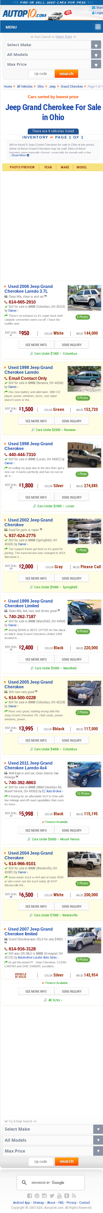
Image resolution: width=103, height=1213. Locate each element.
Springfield (70, 587)
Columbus (70, 354)
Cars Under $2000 (48, 430)
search (66, 73)
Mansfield (70, 668)
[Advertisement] (51, 1059)
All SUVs (54, 1000)
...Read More (18, 155)
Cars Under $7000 (46, 915)
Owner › (13, 310)
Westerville (69, 915)
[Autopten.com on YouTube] (59, 1196)
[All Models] (53, 54)
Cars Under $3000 (46, 587)
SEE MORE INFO (36, 345)
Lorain (70, 506)
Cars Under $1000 (46, 354)
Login (99, 13)
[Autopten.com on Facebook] (29, 1196)
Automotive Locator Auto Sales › (38, 957)
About (51, 1203)
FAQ (61, 1203)
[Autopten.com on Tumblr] (66, 1196)
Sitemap (38, 1203)
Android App (21, 1203)
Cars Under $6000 (44, 839)
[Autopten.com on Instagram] (44, 1196)
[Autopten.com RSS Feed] (74, 1196)
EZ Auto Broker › (52, 791)
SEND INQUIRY (72, 345)
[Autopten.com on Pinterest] (37, 1196)
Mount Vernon (69, 839)
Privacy (71, 1203)
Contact (84, 1203)
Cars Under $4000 (46, 749)
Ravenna (70, 430)
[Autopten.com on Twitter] (51, 1196)
